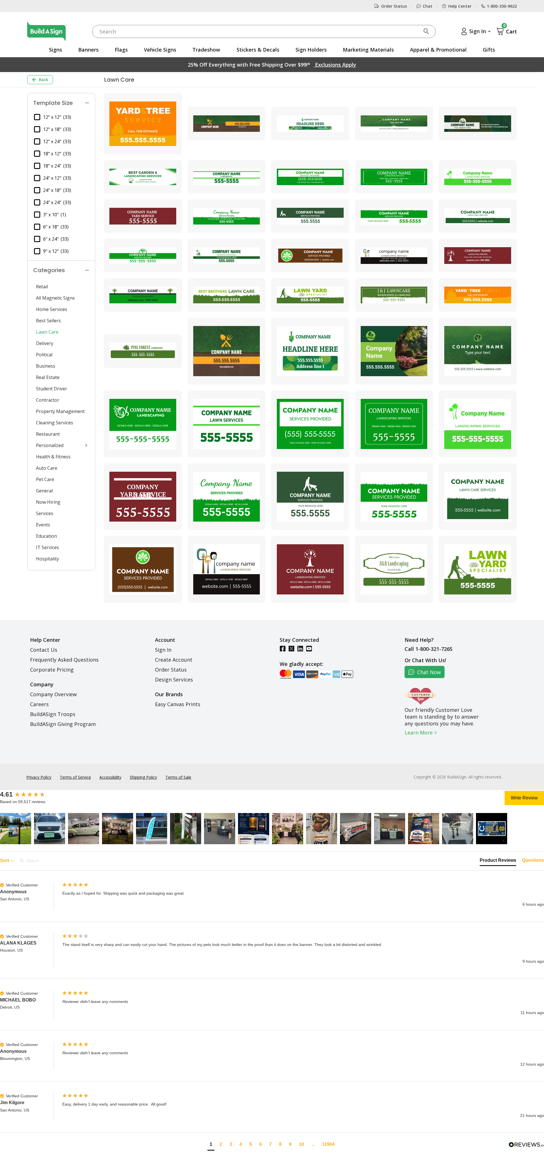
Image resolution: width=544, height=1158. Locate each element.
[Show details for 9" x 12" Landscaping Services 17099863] (394, 569)
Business (45, 366)
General (44, 491)
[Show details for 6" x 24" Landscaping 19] (394, 216)
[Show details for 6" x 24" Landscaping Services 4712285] (394, 295)
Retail (42, 286)
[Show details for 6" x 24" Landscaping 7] (394, 255)
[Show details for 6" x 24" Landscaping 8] (478, 255)
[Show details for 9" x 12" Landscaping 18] (310, 496)
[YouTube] (309, 648)
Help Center (459, 6)
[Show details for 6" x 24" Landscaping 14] (394, 177)
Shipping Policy (143, 777)
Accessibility (110, 777)
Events (43, 525)
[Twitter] (291, 648)
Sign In (163, 649)
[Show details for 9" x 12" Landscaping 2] (478, 496)
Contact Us (43, 649)
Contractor (47, 400)
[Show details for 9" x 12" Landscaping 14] (394, 424)
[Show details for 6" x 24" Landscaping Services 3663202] (310, 295)
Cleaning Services (54, 423)
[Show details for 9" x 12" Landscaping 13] (310, 424)
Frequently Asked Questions (64, 659)
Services (44, 513)
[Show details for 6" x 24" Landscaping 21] (227, 255)
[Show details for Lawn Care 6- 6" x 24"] (478, 124)
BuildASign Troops (52, 714)
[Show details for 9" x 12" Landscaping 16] (143, 496)
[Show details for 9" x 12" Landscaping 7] (227, 569)
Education (46, 536)
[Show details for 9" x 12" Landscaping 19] (394, 496)
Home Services (51, 309)
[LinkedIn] (300, 648)
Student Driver (51, 389)
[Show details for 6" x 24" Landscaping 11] (227, 177)
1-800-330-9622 (502, 6)
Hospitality (47, 559)
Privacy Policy (38, 777)
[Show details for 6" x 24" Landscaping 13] (310, 177)
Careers (39, 704)
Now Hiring (48, 502)
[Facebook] (283, 648)
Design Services (174, 679)
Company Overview (53, 694)
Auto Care (46, 468)
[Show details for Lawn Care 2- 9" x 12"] (227, 351)
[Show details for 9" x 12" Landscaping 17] (227, 496)
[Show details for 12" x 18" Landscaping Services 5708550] (143, 123)
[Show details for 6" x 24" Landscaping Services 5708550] (478, 295)
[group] (30, 794)
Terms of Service (75, 777)
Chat (427, 6)
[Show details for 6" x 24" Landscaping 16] (143, 216)
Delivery (44, 343)
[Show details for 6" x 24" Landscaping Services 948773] (143, 351)
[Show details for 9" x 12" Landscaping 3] (143, 569)
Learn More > (421, 732)
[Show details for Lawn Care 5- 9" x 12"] (478, 351)
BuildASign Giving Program (63, 724)
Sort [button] (5, 860)
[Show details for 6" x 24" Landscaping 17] (227, 216)
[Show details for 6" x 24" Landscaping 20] (143, 255)
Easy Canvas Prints (177, 704)
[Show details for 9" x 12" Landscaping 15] (478, 424)
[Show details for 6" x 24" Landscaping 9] (143, 295)
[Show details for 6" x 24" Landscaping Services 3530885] (227, 295)
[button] (15, 828)
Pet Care (45, 479)
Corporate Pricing (52, 669)
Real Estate (48, 377)
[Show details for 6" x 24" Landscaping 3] (310, 255)
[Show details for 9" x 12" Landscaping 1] (143, 424)
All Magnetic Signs (55, 298)
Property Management (60, 411)
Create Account (173, 659)
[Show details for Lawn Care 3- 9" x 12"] (310, 351)
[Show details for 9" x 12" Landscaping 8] (310, 569)
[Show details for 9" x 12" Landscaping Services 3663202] (478, 569)
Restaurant (48, 434)
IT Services (47, 547)
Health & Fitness (53, 457)
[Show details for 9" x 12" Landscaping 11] (227, 424)
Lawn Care (47, 332)
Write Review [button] (524, 797)
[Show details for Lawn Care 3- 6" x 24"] (310, 124)
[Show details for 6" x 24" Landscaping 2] (478, 216)
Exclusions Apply (335, 64)
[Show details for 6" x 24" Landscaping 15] (478, 177)
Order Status (394, 6)
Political (44, 355)
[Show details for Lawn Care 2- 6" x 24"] (227, 124)
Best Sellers (48, 320)
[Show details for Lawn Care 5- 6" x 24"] (394, 124)
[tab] (498, 861)
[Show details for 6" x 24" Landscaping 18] (310, 216)
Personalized (49, 445)
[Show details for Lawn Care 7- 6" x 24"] (143, 177)
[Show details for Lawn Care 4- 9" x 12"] (394, 351)
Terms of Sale (178, 777)
